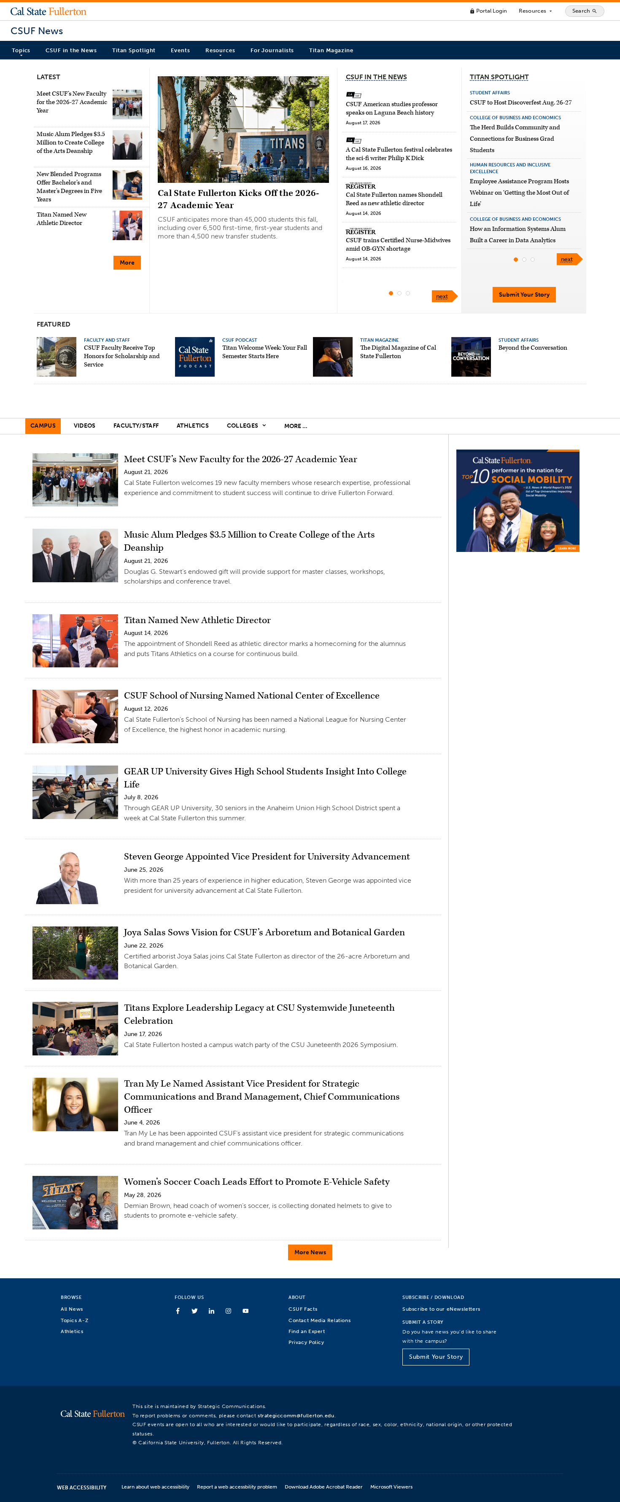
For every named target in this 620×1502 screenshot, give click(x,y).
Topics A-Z (74, 1320)
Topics (21, 50)
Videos (85, 425)
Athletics (193, 425)
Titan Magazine (331, 50)
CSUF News (37, 31)
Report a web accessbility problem (237, 1486)
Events (180, 50)
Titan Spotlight (134, 50)
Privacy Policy (306, 1342)
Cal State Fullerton (48, 11)
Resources (536, 11)
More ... (295, 426)
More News (310, 1252)
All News (72, 1309)
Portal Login (488, 11)
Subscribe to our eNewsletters (441, 1309)
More (127, 262)
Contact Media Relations (319, 1320)
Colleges (243, 425)
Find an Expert (306, 1331)
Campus (43, 425)
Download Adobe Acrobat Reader (324, 1486)
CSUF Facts (302, 1309)
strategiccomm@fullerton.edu (296, 1415)
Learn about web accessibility (155, 1486)
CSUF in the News (71, 50)
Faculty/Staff (136, 425)
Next (442, 296)
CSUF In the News (376, 77)
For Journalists (272, 50)
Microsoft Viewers (391, 1486)
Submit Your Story (524, 294)
